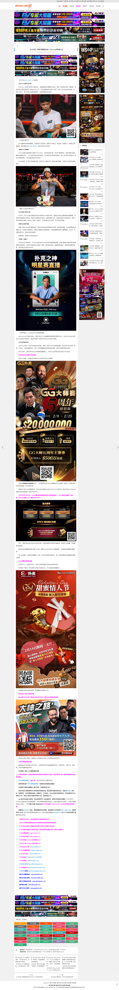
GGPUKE (33, 932)
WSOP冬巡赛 (33, 935)
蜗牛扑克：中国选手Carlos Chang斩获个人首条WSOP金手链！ (96, 218)
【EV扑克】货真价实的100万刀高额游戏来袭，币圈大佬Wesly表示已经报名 (96, 233)
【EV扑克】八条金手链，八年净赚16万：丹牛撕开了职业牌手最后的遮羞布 (96, 240)
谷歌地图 (74, 983)
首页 (59, 6)
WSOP (20, 935)
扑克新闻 (71, 6)
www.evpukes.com (33, 860)
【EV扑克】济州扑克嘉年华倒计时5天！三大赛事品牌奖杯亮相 (96, 196)
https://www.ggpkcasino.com (37, 871)
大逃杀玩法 (46, 941)
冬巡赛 (20, 941)
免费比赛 (59, 938)
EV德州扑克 (20, 926)
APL (20, 923)
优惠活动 (33, 938)
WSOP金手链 (33, 146)
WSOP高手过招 (72, 935)
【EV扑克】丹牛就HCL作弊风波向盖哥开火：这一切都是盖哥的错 (96, 262)
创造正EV (33, 941)
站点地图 (64, 983)
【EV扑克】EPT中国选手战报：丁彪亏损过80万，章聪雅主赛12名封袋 (22, 966)
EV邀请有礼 (46, 929)
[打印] (53, 52)
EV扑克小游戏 (23, 864)
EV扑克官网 (101, 1)
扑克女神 (71, 941)
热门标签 (71, 1)
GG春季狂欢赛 (59, 932)
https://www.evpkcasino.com (36, 867)
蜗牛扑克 (94, 1)
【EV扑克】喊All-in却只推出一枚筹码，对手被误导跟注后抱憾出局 (38, 966)
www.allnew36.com (36, 874)
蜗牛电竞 (84, 1)
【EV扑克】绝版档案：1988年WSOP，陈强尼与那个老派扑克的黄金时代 (96, 248)
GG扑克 (21, 871)
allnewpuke (53, 949)
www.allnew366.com (37, 878)
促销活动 (46, 938)
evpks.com (59, 923)
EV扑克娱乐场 (46, 926)
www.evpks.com (35, 833)
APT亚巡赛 (33, 923)
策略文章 (85, 6)
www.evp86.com (29, 80)
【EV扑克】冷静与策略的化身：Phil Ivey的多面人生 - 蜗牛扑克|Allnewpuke (45, 951)
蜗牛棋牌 (89, 1)
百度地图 (69, 983)
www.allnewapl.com (34, 884)
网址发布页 (60, 1)
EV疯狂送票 (20, 929)
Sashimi (26, 810)
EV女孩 (72, 923)
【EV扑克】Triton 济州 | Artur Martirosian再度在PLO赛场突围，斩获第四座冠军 (96, 189)
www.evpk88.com (36, 850)
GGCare (72, 929)
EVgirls (46, 923)
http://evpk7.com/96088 (60, 804)
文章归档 (65, 1)
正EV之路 (20, 944)
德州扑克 (67, 790)
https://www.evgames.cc (35, 864)
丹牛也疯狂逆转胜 (33, 784)
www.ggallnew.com (36, 888)
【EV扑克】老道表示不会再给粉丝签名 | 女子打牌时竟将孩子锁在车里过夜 (96, 166)
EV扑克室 (59, 926)
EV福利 (33, 929)
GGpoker (20, 932)
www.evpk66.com (35, 847)
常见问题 (98, 6)
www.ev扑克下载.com (34, 843)
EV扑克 (33, 926)
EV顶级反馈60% (59, 929)
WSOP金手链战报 (58, 935)
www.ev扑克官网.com (34, 840)
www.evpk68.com (35, 853)
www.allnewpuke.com (38, 881)
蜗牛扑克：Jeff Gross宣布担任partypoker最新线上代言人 (96, 211)
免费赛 (71, 938)
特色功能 (91, 6)
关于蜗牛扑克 (77, 1)
